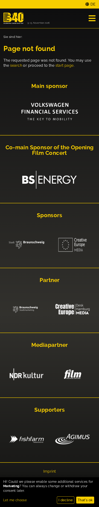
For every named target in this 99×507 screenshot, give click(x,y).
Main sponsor (49, 86)
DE (93, 4)
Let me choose (15, 500)
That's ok (85, 500)
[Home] (26, 18)
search (16, 65)
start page (64, 65)
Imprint (49, 471)
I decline (65, 500)
